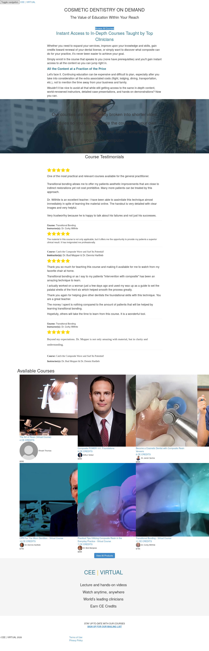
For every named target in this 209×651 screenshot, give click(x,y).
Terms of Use (75, 637)
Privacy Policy (76, 640)
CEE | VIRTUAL (27, 2)
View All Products (104, 555)
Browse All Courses (104, 28)
